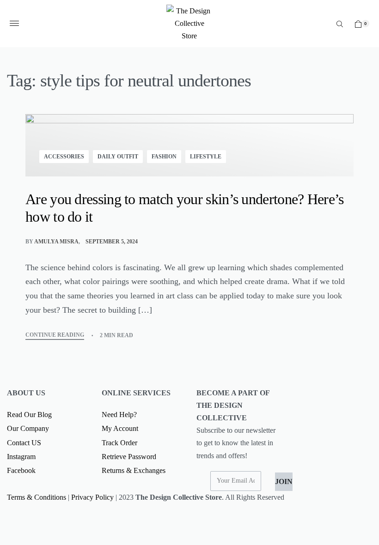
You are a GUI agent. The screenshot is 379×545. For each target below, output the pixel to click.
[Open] (14, 23)
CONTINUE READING (54, 335)
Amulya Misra (56, 241)
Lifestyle (205, 156)
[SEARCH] (339, 23)
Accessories (64, 156)
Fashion (164, 156)
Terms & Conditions (36, 497)
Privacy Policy (92, 497)
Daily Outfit (118, 156)
